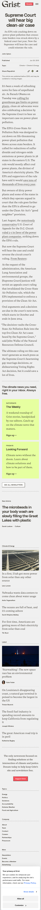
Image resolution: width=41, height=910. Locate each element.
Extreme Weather (8, 807)
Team (4, 828)
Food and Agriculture (10, 810)
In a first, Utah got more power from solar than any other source (19, 577)
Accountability (7, 804)
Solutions (5, 801)
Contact (5, 831)
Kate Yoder (10, 682)
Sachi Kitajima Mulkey (10, 615)
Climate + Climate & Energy (29, 65)
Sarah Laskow (7, 526)
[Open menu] (37, 4)
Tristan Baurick (7, 705)
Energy (4, 794)
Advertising (6, 865)
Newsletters (6, 855)
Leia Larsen (6, 586)
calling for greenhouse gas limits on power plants (20, 102)
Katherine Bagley (8, 741)
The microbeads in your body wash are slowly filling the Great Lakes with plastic (20, 513)
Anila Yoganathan (8, 600)
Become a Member (9, 861)
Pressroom (6, 841)
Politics (5, 797)
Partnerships (7, 837)
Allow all (20, 899)
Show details (29, 892)
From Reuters (18, 258)
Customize (19, 905)
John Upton (6, 54)
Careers (5, 834)
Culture (17, 526)
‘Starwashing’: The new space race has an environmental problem (19, 673)
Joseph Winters (8, 726)
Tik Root (5, 633)
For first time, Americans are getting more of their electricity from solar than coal (20, 625)
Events (4, 858)
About (4, 825)
